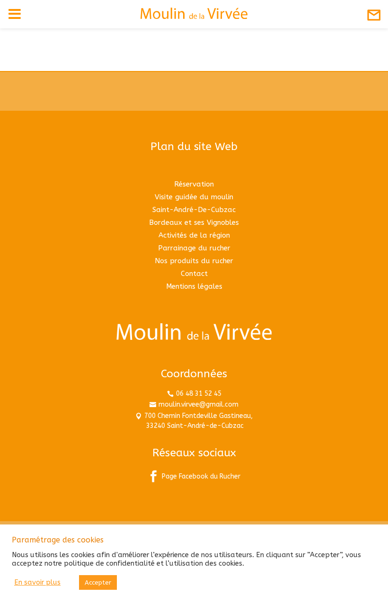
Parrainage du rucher (194, 248)
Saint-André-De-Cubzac (194, 209)
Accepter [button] (98, 582)
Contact (194, 273)
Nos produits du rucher (194, 261)
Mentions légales (194, 286)
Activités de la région (194, 235)
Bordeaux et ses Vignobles (194, 222)
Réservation (194, 184)
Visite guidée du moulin (194, 197)
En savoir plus (37, 582)
